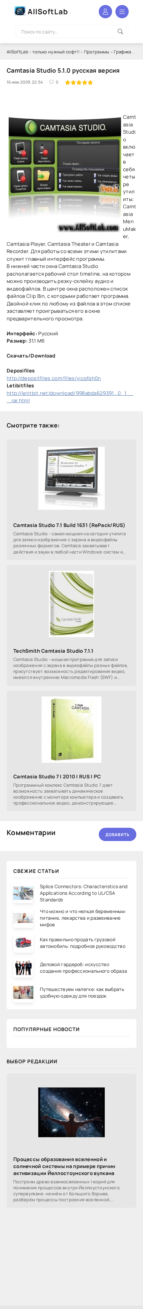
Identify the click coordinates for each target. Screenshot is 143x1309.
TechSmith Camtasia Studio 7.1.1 (53, 650)
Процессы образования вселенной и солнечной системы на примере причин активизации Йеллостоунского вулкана (64, 1166)
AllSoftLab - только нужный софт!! (43, 52)
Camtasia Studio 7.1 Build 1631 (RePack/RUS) (69, 525)
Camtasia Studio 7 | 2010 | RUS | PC (57, 776)
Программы (96, 52)
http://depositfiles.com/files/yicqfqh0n (54, 378)
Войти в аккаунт (105, 11)
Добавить (117, 834)
